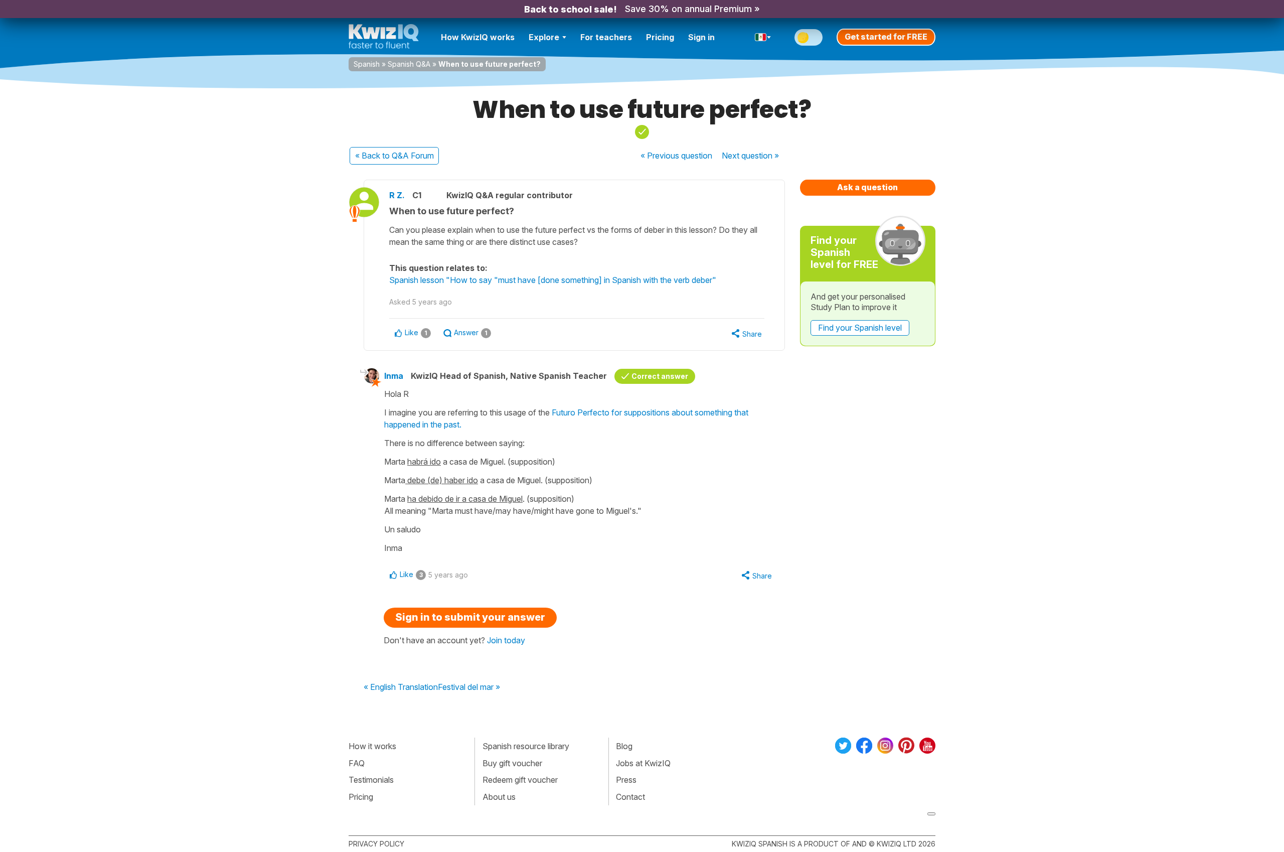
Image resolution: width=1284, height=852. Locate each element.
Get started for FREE (886, 37)
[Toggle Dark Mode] (808, 37)
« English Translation (401, 687)
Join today (506, 640)
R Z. (397, 195)
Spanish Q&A (409, 64)
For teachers (606, 37)
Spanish (367, 64)
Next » (750, 156)
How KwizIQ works (478, 37)
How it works (372, 746)
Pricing (660, 37)
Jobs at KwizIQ (643, 763)
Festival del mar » (469, 687)
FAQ (357, 763)
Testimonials (371, 780)
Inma (393, 376)
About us (499, 797)
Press (626, 780)
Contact (630, 797)
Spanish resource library (526, 746)
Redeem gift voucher (520, 780)
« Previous (676, 156)
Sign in (701, 37)
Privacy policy (376, 843)
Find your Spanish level (860, 328)
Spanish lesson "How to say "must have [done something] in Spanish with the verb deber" (552, 280)
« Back (394, 156)
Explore (544, 37)
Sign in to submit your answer (470, 617)
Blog (624, 746)
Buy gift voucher (512, 763)
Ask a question (867, 187)
